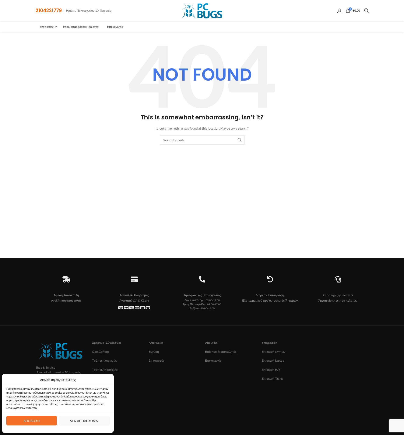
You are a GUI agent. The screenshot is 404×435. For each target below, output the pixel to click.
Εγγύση (154, 351)
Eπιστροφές (156, 360)
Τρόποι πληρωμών (104, 360)
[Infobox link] (49, 10)
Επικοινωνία (213, 360)
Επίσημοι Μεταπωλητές (220, 351)
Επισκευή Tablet (272, 378)
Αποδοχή (32, 421)
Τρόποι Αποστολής (105, 369)
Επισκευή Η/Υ (271, 369)
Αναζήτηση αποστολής (66, 300)
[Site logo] (202, 10)
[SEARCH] (240, 140)
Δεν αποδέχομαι (84, 421)
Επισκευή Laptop (273, 360)
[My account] (339, 10)
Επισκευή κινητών (273, 351)
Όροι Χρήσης (100, 351)
